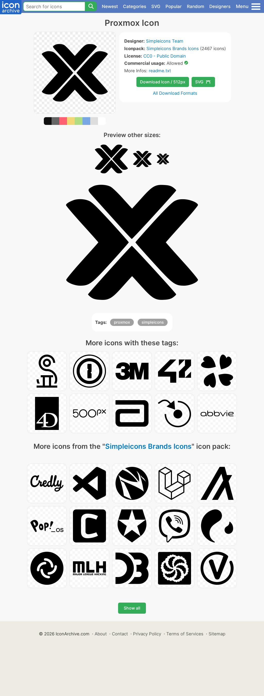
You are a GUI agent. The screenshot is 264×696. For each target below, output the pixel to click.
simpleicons (153, 322)
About (101, 633)
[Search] (91, 6)
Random (195, 6)
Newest (110, 6)
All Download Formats (175, 93)
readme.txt (160, 70)
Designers (219, 6)
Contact (120, 633)
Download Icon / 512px (162, 81)
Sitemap (217, 633)
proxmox (122, 322)
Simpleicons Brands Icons (172, 48)
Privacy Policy (147, 633)
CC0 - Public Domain (164, 56)
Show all (132, 608)
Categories (134, 6)
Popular (174, 6)
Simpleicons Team (164, 41)
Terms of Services (184, 633)
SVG (155, 6)
